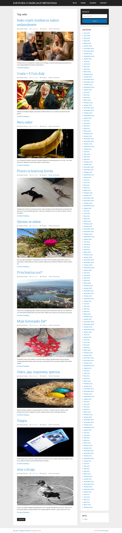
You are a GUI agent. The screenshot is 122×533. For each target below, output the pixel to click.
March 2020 (87, 221)
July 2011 (86, 463)
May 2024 (87, 95)
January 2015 (88, 355)
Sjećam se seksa (29, 222)
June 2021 (87, 182)
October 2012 (88, 425)
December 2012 (89, 419)
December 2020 (89, 198)
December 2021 (89, 167)
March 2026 (87, 43)
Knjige (83, 3)
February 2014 (88, 383)
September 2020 (89, 206)
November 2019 (89, 231)
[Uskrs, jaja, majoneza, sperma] (45, 393)
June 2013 (87, 404)
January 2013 (88, 417)
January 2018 (88, 288)
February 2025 (88, 74)
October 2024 (88, 84)
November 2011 (89, 453)
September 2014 (89, 365)
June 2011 (87, 466)
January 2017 (88, 319)
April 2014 (87, 378)
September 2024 (89, 87)
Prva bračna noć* (30, 272)
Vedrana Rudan (23, 29)
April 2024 (87, 97)
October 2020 (88, 203)
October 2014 (88, 363)
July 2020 (87, 211)
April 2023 (87, 128)
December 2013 (89, 389)
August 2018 (87, 270)
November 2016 (89, 324)
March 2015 (87, 350)
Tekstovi (44, 29)
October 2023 (88, 113)
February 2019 (88, 255)
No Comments (55, 29)
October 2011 (88, 456)
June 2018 (87, 275)
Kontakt (103, 3)
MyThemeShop (104, 530)
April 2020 (87, 218)
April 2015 (87, 347)
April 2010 (87, 502)
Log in (85, 519)
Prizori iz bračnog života (35, 171)
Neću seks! (24, 122)
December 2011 (89, 450)
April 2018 (87, 280)
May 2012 (87, 438)
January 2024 (88, 105)
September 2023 (89, 115)
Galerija (93, 3)
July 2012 (86, 432)
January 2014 (88, 386)
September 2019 (89, 236)
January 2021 (88, 195)
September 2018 (89, 267)
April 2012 (87, 440)
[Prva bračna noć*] (45, 293)
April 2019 (87, 249)
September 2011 (89, 458)
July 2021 (86, 180)
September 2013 (89, 396)
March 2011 (87, 474)
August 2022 (87, 149)
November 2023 (89, 110)
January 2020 (88, 226)
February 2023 (88, 133)
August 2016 (87, 332)
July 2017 (86, 304)
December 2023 (89, 108)
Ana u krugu (26, 469)
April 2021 (87, 188)
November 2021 (89, 169)
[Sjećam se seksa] (45, 243)
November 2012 (89, 422)
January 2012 (88, 448)
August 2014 (87, 368)
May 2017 (87, 309)
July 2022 (86, 151)
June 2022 (87, 154)
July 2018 (86, 273)
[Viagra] (45, 442)
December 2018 (89, 260)
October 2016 (88, 327)
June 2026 (87, 35)
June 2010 (87, 497)
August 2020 (88, 208)
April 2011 (87, 471)
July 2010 (86, 494)
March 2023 (87, 131)
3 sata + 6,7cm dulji (30, 73)
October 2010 (88, 487)
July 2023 (86, 120)
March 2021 (87, 190)
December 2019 (89, 229)
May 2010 (87, 499)
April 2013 (87, 409)
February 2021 (88, 193)
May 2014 (87, 376)
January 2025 (88, 77)
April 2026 (87, 41)
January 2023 (88, 136)
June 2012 (87, 435)
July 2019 (86, 242)
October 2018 (88, 265)
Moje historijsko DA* (32, 321)
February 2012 (88, 445)
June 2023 (87, 123)
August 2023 (87, 118)
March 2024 (87, 100)
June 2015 (87, 342)
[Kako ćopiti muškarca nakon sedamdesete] (45, 46)
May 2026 (87, 38)
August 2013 (87, 399)
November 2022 (89, 141)
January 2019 (88, 257)
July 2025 (86, 61)
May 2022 (87, 157)
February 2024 (88, 102)
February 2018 (88, 285)
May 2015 (87, 345)
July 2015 (86, 340)
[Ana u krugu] (45, 490)
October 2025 (88, 53)
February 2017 (88, 316)
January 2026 (88, 46)
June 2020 (87, 213)
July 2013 (86, 401)
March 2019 (87, 252)
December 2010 (89, 481)
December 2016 (89, 322)
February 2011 (88, 476)
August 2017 (87, 301)
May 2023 (87, 126)
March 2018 (87, 283)
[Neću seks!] (45, 143)
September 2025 (89, 56)
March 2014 (87, 381)
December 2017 (89, 291)
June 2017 (87, 306)
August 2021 (87, 177)
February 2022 (88, 162)
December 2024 (89, 79)
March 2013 (87, 412)
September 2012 (89, 427)
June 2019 (87, 244)
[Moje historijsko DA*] (45, 342)
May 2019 (87, 247)
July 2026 (87, 33)
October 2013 (88, 394)
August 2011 (87, 461)
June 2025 (87, 64)
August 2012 (87, 430)
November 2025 (89, 51)
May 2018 (87, 278)
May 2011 (87, 468)
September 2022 (89, 146)
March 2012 (87, 443)
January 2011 (88, 479)
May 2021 (87, 185)
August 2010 (87, 492)
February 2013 (88, 414)
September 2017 (89, 298)
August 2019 (87, 239)
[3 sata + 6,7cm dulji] (45, 94)
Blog (75, 3)
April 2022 (87, 159)
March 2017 (87, 314)
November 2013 (89, 391)
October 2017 (88, 296)
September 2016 (89, 329)
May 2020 (87, 216)
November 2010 (89, 484)
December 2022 (89, 139)
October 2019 (88, 234)
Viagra (22, 421)
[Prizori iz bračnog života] (45, 192)
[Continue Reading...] (23, 68)
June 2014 (87, 373)
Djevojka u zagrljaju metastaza (35, 3)
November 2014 (89, 360)
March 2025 (87, 72)
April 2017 (87, 311)
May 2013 (87, 407)
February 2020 (88, 224)
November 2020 (89, 200)
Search (95, 21)
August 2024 (88, 90)
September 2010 (89, 489)
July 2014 (86, 371)
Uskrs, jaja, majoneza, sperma (38, 372)
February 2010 (88, 507)
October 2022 (88, 144)
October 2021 (88, 172)
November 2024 (89, 82)
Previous (21, 519)
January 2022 (88, 164)
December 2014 (89, 358)
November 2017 (89, 293)
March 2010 (87, 505)
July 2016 (86, 334)
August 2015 (87, 337)
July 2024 (87, 92)
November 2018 (89, 262)
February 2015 (88, 352)
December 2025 (89, 48)
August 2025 (87, 59)
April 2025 (87, 69)
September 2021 (89, 175)
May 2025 (87, 66)
